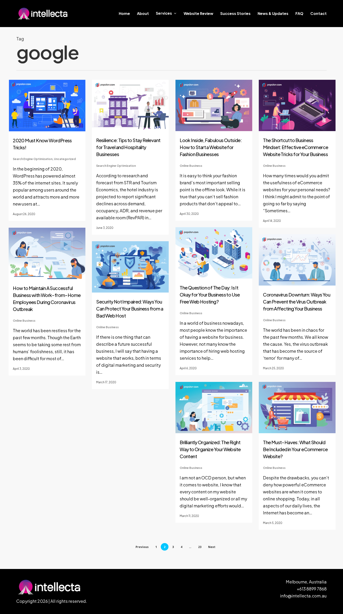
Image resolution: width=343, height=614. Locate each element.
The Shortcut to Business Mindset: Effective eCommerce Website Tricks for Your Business (295, 147)
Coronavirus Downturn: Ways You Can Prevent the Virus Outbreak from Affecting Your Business (296, 301)
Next (211, 547)
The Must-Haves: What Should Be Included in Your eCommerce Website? (295, 449)
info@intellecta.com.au (303, 595)
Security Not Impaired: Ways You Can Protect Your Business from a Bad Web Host (129, 308)
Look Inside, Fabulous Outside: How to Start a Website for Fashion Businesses (211, 147)
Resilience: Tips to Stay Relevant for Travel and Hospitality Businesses (128, 147)
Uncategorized (65, 159)
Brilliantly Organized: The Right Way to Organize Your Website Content (210, 449)
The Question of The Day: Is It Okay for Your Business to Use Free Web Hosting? (210, 294)
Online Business (191, 165)
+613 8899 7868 (312, 588)
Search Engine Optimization (32, 159)
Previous (142, 547)
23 (199, 547)
